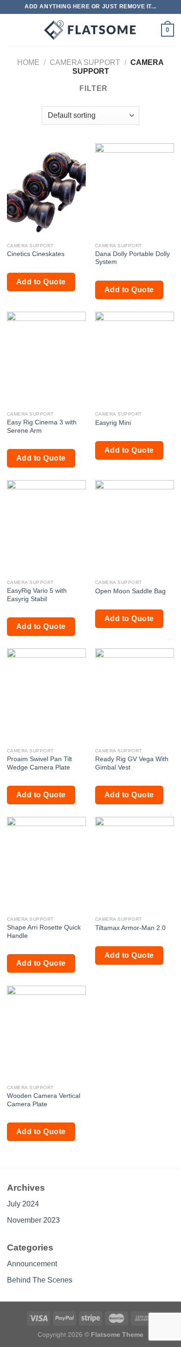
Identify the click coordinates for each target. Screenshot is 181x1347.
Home (28, 62)
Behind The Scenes (39, 1280)
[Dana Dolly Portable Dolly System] (134, 190)
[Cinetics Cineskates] (46, 190)
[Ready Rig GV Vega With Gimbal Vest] (134, 695)
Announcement (32, 1264)
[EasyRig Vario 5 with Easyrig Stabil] (46, 527)
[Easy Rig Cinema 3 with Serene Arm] (46, 359)
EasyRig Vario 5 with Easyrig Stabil (37, 595)
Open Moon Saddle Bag (130, 591)
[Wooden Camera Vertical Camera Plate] (46, 1033)
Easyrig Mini (113, 422)
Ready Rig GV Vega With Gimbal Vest (131, 763)
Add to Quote (41, 282)
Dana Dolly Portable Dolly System (132, 258)
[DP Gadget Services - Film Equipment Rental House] (90, 30)
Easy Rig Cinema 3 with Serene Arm (42, 426)
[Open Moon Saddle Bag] (134, 527)
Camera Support (85, 62)
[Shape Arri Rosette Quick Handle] (46, 864)
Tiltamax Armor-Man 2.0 (130, 927)
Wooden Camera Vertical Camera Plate (43, 1100)
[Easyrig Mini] (134, 359)
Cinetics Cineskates (36, 253)
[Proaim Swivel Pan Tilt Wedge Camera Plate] (46, 695)
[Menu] (12, 30)
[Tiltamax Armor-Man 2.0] (134, 864)
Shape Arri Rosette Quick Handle (44, 931)
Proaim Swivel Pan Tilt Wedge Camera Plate (39, 763)
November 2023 (33, 1220)
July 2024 (23, 1204)
